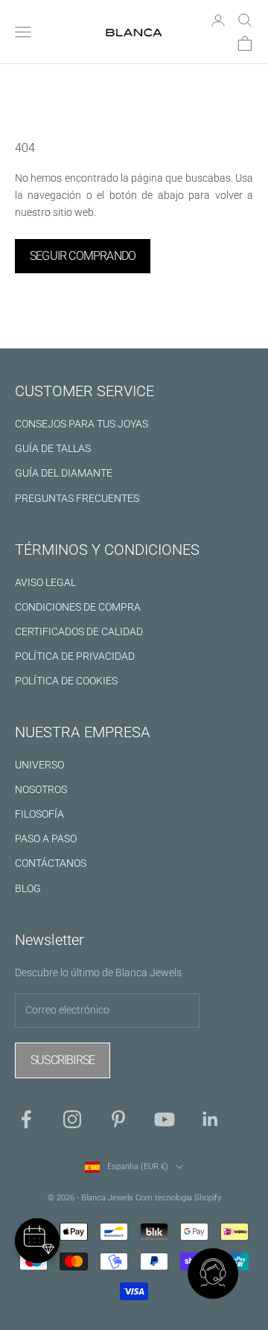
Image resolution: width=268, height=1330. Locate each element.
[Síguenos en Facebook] (26, 1119)
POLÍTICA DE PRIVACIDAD (75, 656)
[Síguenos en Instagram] (72, 1119)
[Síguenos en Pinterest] (118, 1119)
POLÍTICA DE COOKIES (66, 681)
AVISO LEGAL (45, 582)
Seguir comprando (82, 256)
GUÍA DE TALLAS (53, 448)
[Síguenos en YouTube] (164, 1119)
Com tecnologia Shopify (178, 1198)
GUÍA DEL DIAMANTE (63, 473)
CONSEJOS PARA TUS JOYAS (81, 424)
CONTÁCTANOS (50, 863)
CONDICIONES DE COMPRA (78, 607)
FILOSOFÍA (39, 814)
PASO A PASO (46, 838)
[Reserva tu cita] (37, 1240)
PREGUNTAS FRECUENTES (77, 498)
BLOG (28, 888)
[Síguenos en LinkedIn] (211, 1119)
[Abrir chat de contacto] (213, 1275)
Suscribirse (63, 1060)
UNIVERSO (39, 765)
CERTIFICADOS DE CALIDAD (79, 631)
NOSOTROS (41, 789)
